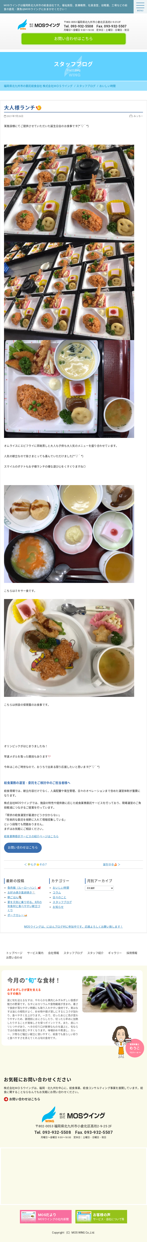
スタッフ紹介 (95, 952)
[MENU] (140, 5)
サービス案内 (35, 952)
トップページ (14, 952)
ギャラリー (115, 952)
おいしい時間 (61, 887)
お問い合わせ (14, 957)
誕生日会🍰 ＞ (112, 864)
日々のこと (59, 897)
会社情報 (53, 952)
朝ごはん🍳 (14, 897)
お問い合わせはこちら (73, 38)
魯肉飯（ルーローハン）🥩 (24, 887)
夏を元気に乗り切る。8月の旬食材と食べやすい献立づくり (24, 906)
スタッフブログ (62, 902)
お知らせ (58, 906)
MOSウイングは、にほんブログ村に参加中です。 (73, 926)
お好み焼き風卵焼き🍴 (21, 892)
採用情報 (132, 952)
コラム (57, 892)
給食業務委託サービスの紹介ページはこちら (31, 836)
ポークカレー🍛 (17, 915)
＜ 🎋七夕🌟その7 (35, 864)
